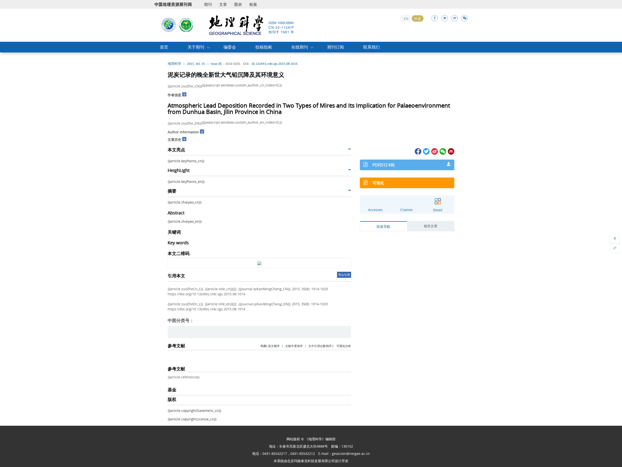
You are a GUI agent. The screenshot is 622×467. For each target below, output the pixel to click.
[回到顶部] (615, 238)
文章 (223, 4)
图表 (238, 4)
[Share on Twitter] (426, 151)
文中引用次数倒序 (320, 346)
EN (406, 18)
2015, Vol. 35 (196, 64)
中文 (417, 18)
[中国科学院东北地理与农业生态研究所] (168, 24)
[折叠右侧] (615, 248)
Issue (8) (216, 64)
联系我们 (371, 47)
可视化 (378, 183)
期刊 (208, 4)
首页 (164, 47)
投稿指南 (263, 47)
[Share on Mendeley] (450, 151)
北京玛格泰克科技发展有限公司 (311, 461)
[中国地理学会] (186, 24)
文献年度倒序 (294, 346)
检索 (253, 4)
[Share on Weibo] (434, 151)
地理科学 (174, 64)
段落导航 (383, 226)
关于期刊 (196, 47)
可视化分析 (344, 346)
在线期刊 (299, 47)
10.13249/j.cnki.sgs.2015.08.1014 (274, 64)
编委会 (230, 47)
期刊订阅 (335, 47)
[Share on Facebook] (417, 151)
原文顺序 (274, 346)
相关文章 (430, 226)
